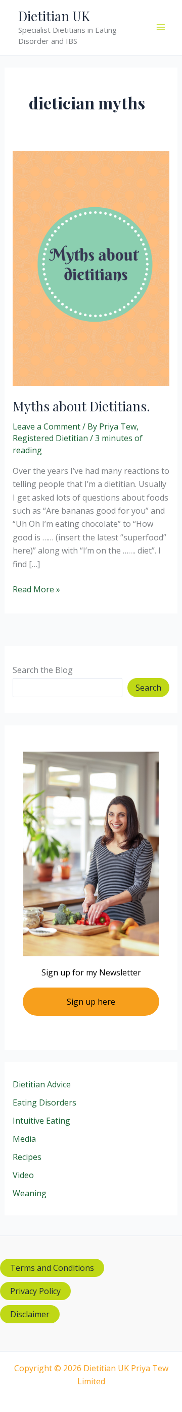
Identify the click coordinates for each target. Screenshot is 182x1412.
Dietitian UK (54, 16)
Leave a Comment (46, 426)
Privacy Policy (35, 1291)
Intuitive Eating (41, 1120)
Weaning (30, 1193)
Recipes (27, 1156)
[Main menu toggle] (161, 27)
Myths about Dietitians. (81, 406)
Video (23, 1175)
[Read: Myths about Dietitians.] (91, 267)
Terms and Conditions (52, 1267)
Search (148, 687)
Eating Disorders (44, 1102)
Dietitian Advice (42, 1084)
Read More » (36, 589)
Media (24, 1138)
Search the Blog (43, 670)
